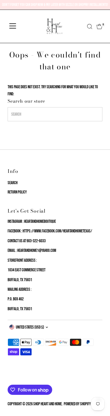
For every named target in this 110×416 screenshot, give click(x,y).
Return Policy (17, 192)
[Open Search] (89, 26)
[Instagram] (16, 378)
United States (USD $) (30, 327)
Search (12, 183)
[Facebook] (10, 378)
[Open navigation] (13, 26)
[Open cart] (99, 26)
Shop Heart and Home (47, 404)
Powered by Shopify (77, 404)
